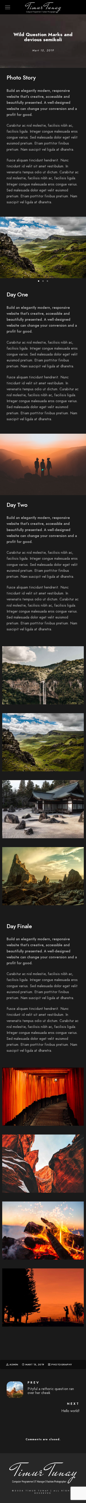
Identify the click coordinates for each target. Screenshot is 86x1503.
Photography (61, 1364)
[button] (38, 281)
